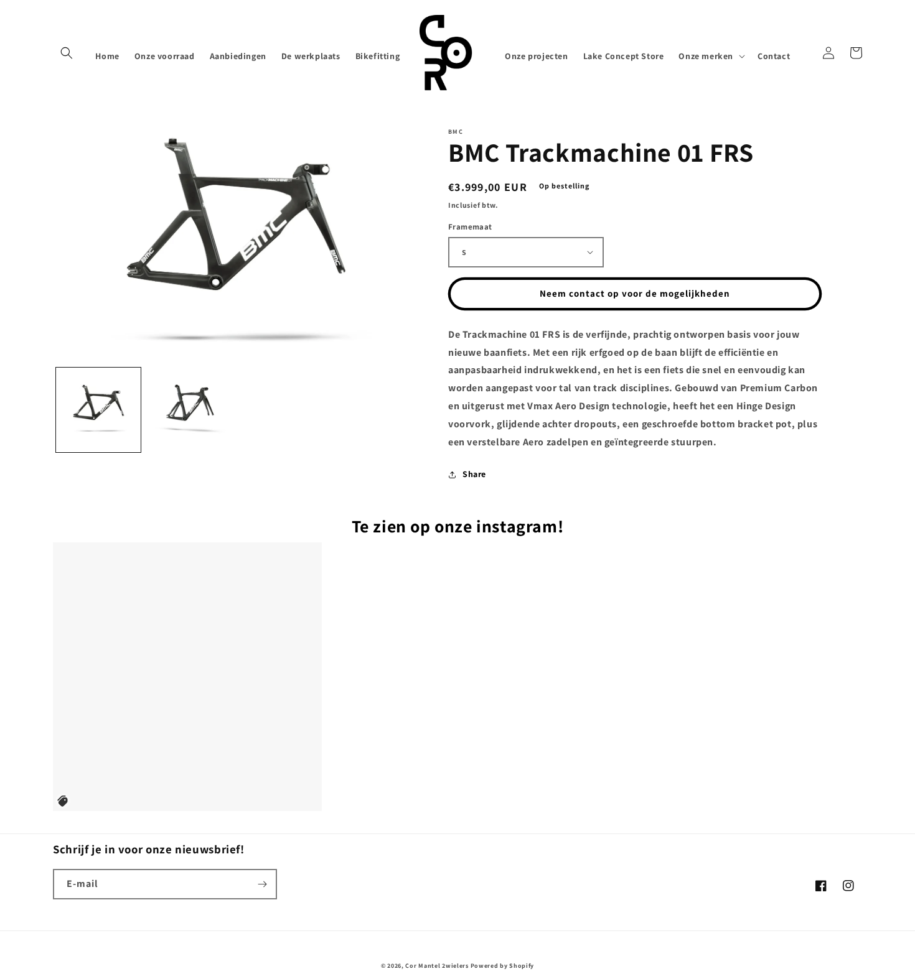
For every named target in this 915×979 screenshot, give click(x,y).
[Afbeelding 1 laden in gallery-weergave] (98, 409)
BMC (455, 132)
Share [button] (474, 474)
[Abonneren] (262, 884)
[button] (66, 53)
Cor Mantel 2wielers (436, 966)
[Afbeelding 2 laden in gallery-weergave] (189, 409)
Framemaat (470, 226)
